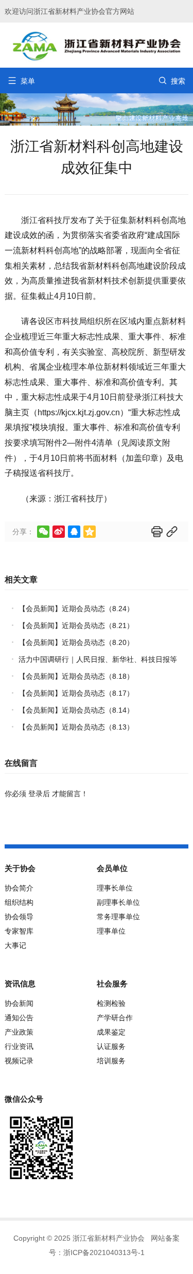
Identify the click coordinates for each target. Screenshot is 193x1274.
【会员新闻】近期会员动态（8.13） (76, 727)
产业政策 (19, 1032)
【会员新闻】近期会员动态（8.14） (76, 710)
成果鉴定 (111, 1032)
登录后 (39, 794)
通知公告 (19, 1018)
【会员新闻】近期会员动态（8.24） (76, 608)
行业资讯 (19, 1046)
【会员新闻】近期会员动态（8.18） (76, 676)
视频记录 (19, 1061)
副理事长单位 (118, 902)
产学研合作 (115, 1018)
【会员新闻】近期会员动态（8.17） (76, 693)
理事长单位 (115, 888)
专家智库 (19, 931)
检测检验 (111, 1003)
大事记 (15, 945)
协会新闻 (19, 1003)
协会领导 (19, 917)
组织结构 (19, 902)
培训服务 (111, 1061)
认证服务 (111, 1046)
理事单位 (111, 931)
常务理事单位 (118, 917)
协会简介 (19, 888)
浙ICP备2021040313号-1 (104, 1252)
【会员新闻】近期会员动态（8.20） (76, 642)
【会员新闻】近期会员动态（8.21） (76, 625)
